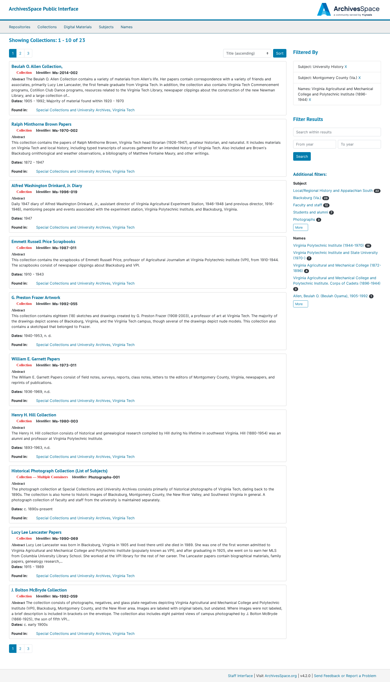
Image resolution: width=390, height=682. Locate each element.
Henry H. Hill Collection (34, 415)
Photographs (306, 219)
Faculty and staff (310, 205)
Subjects (106, 27)
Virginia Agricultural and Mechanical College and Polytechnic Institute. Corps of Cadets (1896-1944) (337, 283)
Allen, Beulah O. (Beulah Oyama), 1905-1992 (332, 296)
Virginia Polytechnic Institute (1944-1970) (331, 245)
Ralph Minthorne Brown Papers (41, 124)
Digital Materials (78, 27)
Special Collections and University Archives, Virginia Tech (85, 110)
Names (126, 27)
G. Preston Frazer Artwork (36, 297)
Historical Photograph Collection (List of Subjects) (60, 471)
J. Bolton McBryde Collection (39, 590)
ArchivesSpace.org (281, 675)
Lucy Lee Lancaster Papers (36, 532)
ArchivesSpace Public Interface (43, 8)
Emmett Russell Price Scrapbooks (43, 241)
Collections (47, 27)
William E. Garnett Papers (36, 359)
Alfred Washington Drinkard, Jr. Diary (47, 185)
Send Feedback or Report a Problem (345, 675)
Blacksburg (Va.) (310, 197)
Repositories (19, 27)
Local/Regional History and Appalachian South (336, 190)
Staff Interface (240, 675)
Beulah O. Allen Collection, (37, 66)
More (299, 227)
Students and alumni (312, 212)
